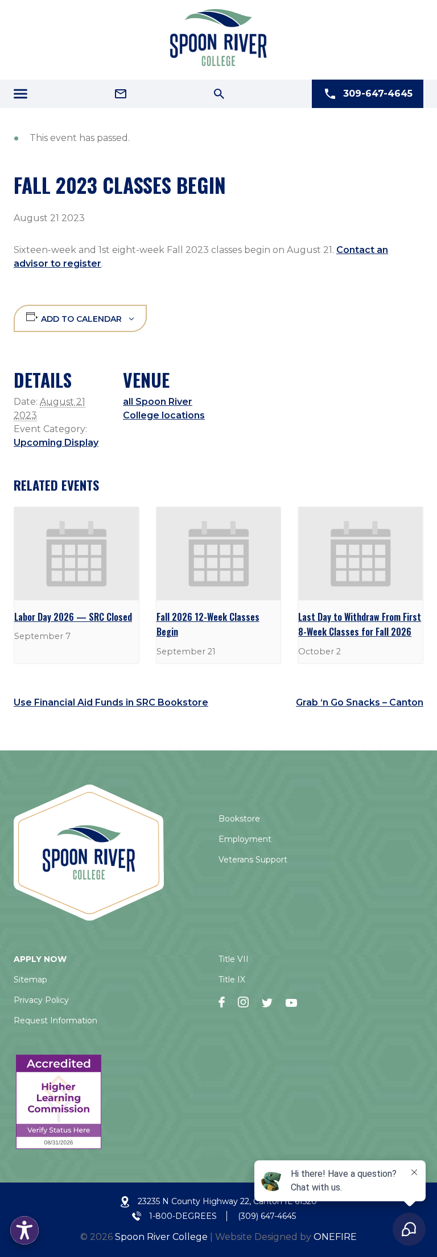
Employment (244, 839)
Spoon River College (161, 1236)
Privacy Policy (41, 1000)
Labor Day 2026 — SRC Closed (73, 617)
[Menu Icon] (20, 93)
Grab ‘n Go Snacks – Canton (359, 702)
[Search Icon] (219, 94)
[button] (24, 1230)
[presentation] (76, 553)
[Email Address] (120, 93)
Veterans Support (252, 859)
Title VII (233, 959)
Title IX (231, 979)
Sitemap (30, 979)
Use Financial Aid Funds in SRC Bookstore (111, 702)
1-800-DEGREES (183, 1216)
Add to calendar (81, 319)
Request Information (55, 1020)
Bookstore (239, 819)
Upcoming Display (56, 442)
